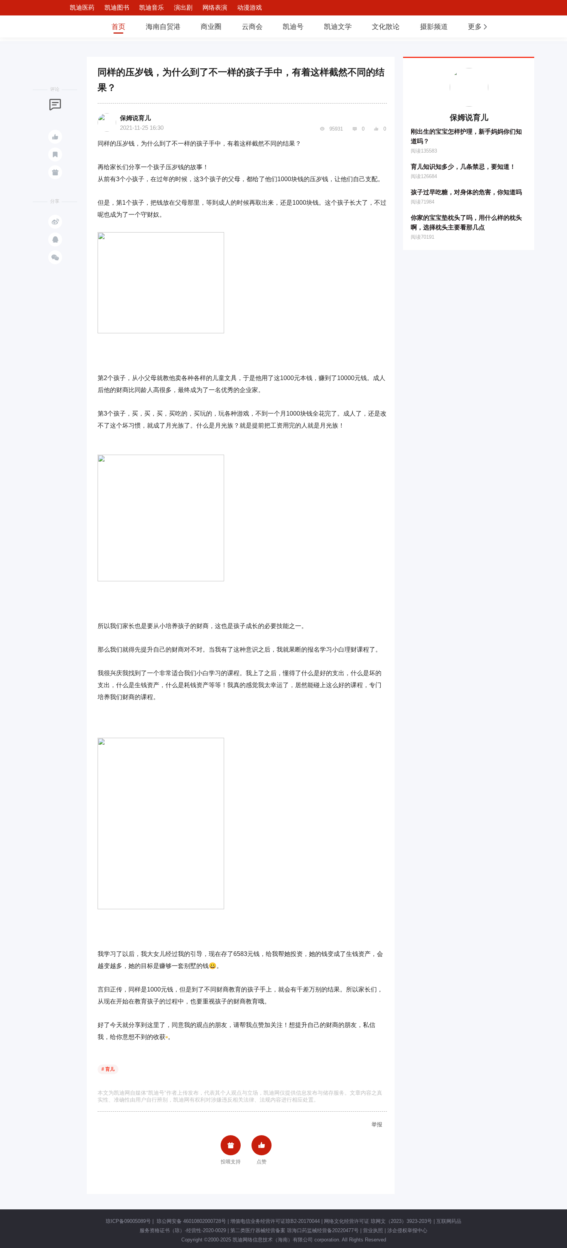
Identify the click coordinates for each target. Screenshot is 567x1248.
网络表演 (214, 7)
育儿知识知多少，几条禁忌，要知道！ (463, 166)
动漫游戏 (249, 7)
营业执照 (373, 1230)
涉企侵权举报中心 (407, 1230)
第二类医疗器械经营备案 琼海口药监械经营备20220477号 (294, 1230)
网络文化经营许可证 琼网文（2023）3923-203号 (378, 1221)
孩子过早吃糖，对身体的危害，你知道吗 (466, 192)
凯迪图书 (117, 7)
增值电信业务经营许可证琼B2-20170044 (275, 1221)
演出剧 (183, 7)
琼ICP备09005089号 (128, 1221)
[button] (478, 26)
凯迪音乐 (151, 7)
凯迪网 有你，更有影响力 (76, 26)
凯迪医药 (82, 7)
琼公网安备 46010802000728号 (190, 1221)
